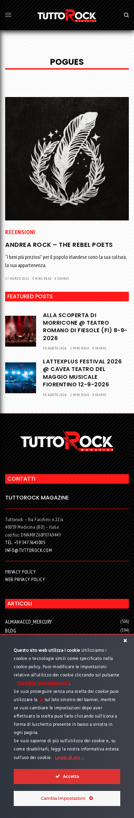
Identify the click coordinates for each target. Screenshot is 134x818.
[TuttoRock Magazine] (67, 15)
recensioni (20, 232)
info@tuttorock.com (28, 550)
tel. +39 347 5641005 (25, 542)
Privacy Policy (20, 572)
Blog (10, 630)
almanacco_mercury (28, 621)
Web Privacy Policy (25, 579)
